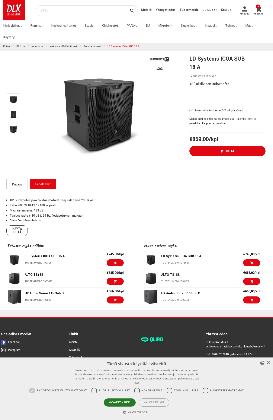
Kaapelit (211, 25)
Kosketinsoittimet (63, 25)
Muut (249, 25)
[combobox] (262, 363)
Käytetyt (9, 37)
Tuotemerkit (189, 10)
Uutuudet (210, 10)
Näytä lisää (17, 231)
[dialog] (136, 388)
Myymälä (74, 350)
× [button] (268, 362)
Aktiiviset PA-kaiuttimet (63, 46)
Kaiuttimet (38, 46)
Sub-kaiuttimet (92, 46)
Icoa (160, 68)
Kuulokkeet (189, 25)
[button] (136, 412)
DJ (148, 25)
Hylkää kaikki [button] (154, 402)
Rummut (36, 25)
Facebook (14, 342)
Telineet (231, 25)
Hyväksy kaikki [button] (120, 402)
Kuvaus (17, 184)
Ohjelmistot (110, 25)
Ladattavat (43, 184)
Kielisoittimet (12, 25)
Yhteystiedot (166, 10)
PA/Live (132, 25)
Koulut (226, 10)
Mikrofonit (165, 25)
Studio (89, 25)
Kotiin (6, 46)
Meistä (146, 10)
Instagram (14, 350)
